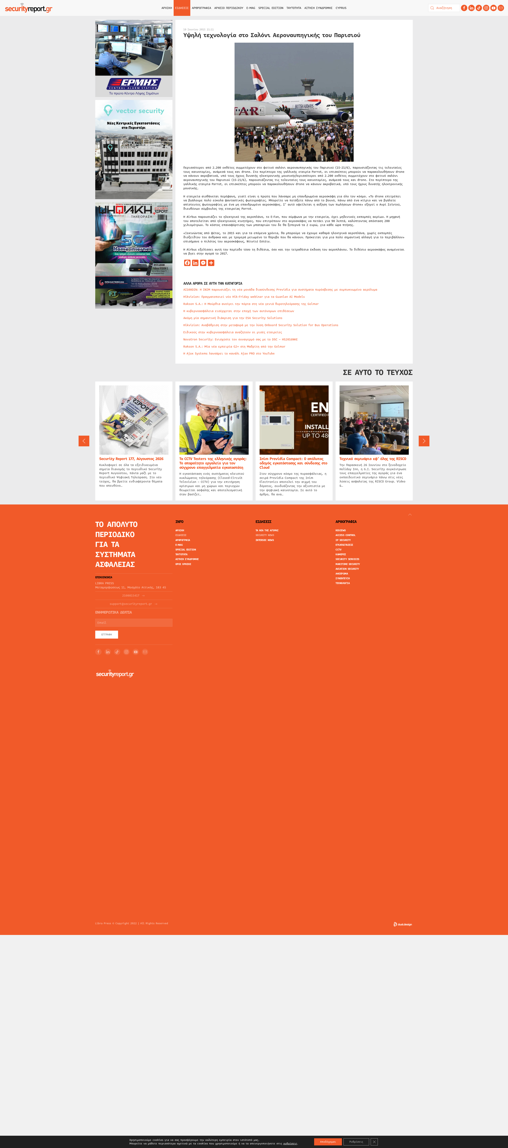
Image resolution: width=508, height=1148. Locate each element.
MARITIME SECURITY (348, 564)
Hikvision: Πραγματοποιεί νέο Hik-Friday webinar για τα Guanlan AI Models (244, 297)
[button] (84, 441)
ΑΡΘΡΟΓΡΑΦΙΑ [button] (201, 8)
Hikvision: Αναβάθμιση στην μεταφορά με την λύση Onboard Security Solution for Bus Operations (260, 325)
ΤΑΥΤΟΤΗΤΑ (294, 8)
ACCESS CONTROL (345, 535)
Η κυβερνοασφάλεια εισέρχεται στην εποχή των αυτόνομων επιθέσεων (238, 311)
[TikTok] (479, 8)
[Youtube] (493, 8)
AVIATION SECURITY (347, 569)
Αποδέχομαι (328, 1142)
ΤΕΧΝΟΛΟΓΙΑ (343, 583)
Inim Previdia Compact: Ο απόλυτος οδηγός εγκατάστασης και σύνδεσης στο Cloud (293, 463)
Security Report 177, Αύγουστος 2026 (131, 459)
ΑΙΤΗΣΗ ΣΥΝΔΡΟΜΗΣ (318, 8)
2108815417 (130, 596)
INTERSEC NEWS (265, 540)
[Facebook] (464, 8)
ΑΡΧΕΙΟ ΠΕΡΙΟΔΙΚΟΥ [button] (228, 8)
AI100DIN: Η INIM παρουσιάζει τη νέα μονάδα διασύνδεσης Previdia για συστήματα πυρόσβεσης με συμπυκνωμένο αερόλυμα (280, 289)
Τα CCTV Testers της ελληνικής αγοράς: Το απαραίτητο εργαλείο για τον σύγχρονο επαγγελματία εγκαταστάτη (212, 463)
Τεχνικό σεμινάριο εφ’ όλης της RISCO (373, 459)
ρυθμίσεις (290, 1143)
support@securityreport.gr (131, 604)
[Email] (145, 652)
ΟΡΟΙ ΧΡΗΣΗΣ (183, 564)
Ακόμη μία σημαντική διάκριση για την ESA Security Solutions (232, 318)
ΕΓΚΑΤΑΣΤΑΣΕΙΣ (344, 545)
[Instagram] (486, 8)
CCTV (338, 550)
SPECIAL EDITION (270, 8)
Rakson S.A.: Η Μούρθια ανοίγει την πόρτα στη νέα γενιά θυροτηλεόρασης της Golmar (251, 304)
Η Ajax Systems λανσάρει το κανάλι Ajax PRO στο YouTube (229, 353)
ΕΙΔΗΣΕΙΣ (181, 535)
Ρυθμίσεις (356, 1142)
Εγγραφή (106, 635)
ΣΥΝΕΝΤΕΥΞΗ (343, 578)
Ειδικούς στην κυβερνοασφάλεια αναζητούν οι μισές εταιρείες (232, 332)
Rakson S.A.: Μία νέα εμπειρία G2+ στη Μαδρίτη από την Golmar (234, 346)
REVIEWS (341, 530)
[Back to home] (29, 8)
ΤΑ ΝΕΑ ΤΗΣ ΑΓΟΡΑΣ (267, 530)
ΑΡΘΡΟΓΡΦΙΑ (182, 540)
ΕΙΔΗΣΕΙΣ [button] (182, 8)
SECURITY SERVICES (347, 559)
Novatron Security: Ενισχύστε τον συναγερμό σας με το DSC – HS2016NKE (240, 339)
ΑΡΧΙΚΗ (167, 8)
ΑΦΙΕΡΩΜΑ (342, 574)
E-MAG (250, 8)
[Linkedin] (471, 8)
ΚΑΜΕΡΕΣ (341, 554)
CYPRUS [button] (341, 8)
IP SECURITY (343, 540)
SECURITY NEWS (265, 535)
